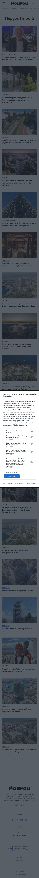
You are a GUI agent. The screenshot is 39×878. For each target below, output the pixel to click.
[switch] (31, 437)
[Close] (35, 395)
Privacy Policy (31, 483)
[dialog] (19, 439)
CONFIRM (12, 476)
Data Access (19, 483)
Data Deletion (7, 483)
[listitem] (19, 431)
